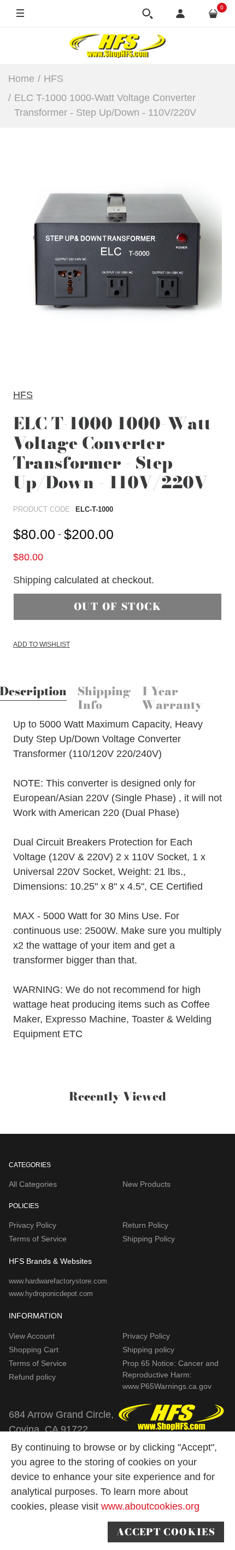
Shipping (32, 580)
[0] (213, 13)
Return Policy (145, 1225)
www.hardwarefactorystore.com (58, 1281)
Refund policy (32, 1376)
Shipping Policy (148, 1238)
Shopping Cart (33, 1349)
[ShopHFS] (117, 45)
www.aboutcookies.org (150, 1506)
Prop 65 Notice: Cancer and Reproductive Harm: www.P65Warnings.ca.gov (170, 1375)
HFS (23, 394)
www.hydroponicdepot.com (51, 1293)
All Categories (33, 1184)
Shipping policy (148, 1349)
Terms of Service (38, 1238)
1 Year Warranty (172, 698)
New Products (146, 1184)
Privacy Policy (32, 1225)
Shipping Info (104, 698)
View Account (32, 1336)
